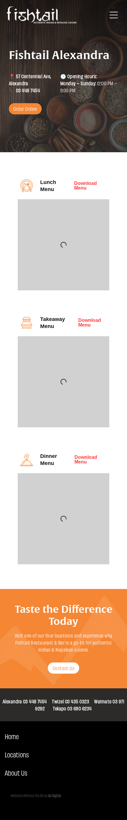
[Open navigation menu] (114, 15)
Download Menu (85, 185)
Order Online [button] (25, 109)
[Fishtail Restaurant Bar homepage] (56, 15)
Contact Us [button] (64, 668)
